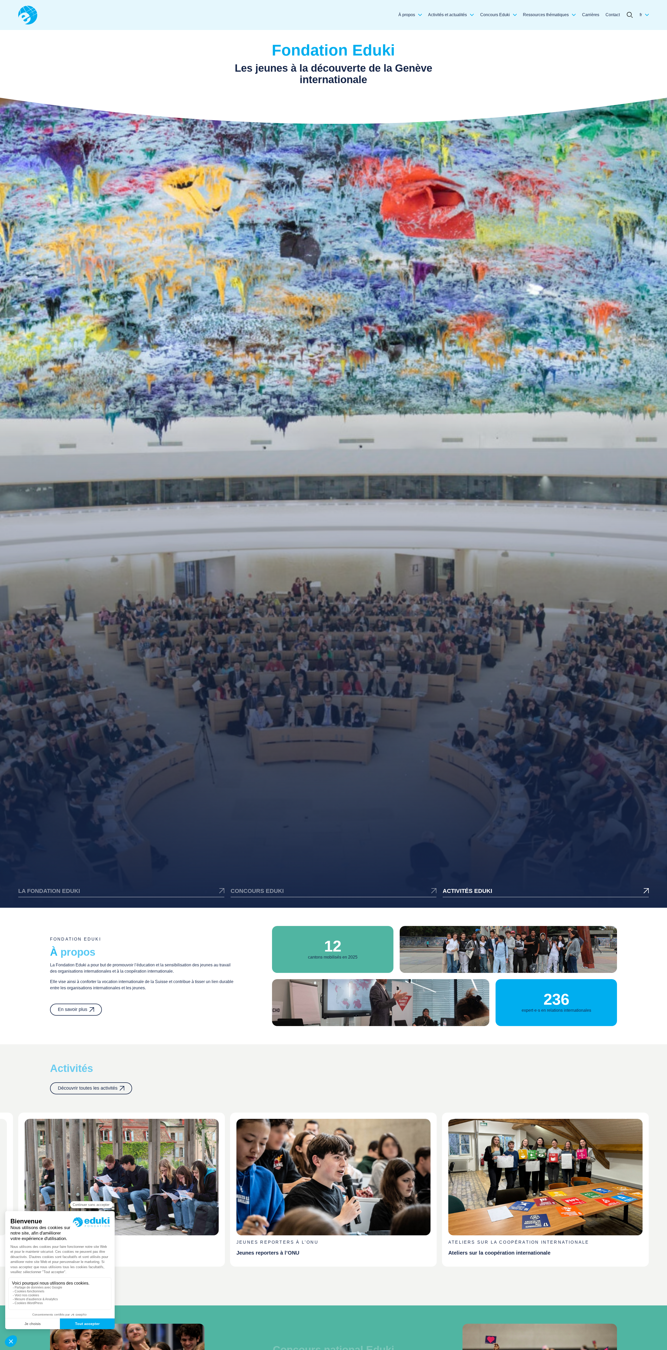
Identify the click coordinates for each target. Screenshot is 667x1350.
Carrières (590, 15)
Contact (613, 15)
